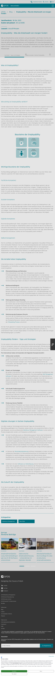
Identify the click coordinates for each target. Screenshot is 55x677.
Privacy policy (51, 656)
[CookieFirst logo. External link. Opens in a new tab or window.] (1, 657)
